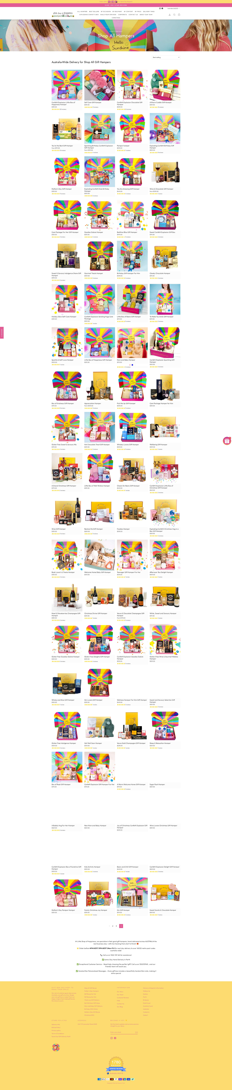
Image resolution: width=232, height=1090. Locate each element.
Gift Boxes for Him (90, 997)
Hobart (145, 1015)
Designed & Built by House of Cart (116, 1083)
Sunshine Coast (148, 1006)
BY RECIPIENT (117, 11)
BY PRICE (138, 11)
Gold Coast (146, 1003)
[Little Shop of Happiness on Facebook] (115, 1038)
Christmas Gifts (89, 1015)
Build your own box (108, 14)
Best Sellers (94, 11)
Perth (145, 997)
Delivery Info (56, 1024)
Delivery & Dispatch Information (153, 988)
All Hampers (82, 11)
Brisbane (146, 1000)
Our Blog (120, 1007)
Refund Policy (56, 1027)
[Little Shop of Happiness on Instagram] (111, 1038)
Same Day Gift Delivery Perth (61, 1036)
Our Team (120, 995)
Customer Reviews (123, 998)
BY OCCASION (106, 11)
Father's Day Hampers (91, 991)
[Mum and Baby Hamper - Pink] (130, 365)
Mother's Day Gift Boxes (92, 1012)
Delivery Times (149, 11)
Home (111, 31)
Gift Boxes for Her (90, 994)
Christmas (116, 18)
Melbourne (146, 991)
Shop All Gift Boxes (90, 988)
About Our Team (146, 14)
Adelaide (146, 1009)
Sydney (145, 994)
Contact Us (133, 14)
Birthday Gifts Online (91, 1009)
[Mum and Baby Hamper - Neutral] (135, 365)
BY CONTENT (128, 11)
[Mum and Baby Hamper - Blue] (132, 365)
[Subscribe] (136, 1032)
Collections (118, 31)
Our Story (120, 992)
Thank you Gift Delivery (92, 1000)
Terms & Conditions (58, 1033)
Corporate (122, 14)
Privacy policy (56, 1030)
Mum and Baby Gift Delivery (93, 1006)
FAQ (118, 1000)
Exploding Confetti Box (89, 14)
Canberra (146, 1012)
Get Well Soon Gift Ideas (92, 1003)
